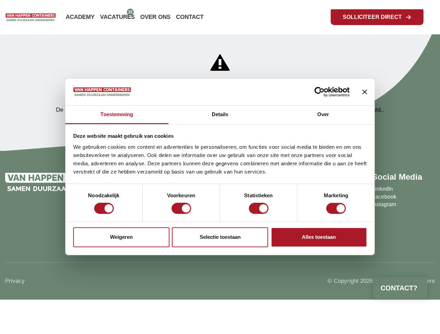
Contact (190, 17)
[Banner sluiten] (364, 92)
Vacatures (117, 17)
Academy (80, 17)
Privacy (15, 281)
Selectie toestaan (220, 237)
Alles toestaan (319, 237)
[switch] (181, 208)
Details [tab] (220, 114)
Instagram (384, 204)
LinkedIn (382, 189)
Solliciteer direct (372, 17)
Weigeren (121, 237)
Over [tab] (323, 114)
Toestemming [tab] (116, 114)
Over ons (155, 17)
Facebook (384, 197)
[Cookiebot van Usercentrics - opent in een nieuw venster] (319, 92)
